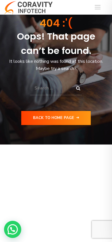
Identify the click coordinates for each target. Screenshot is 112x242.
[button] (12, 229)
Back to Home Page (53, 117)
